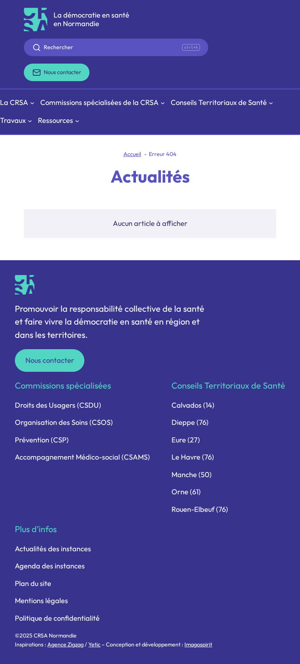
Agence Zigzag (65, 644)
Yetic (94, 644)
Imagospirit (198, 644)
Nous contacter (49, 360)
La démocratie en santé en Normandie (91, 19)
